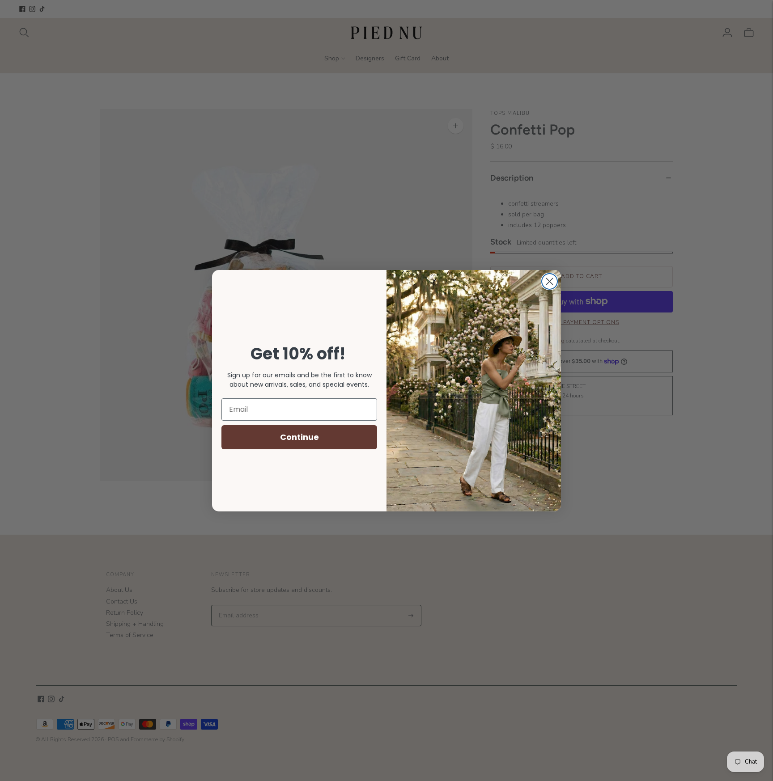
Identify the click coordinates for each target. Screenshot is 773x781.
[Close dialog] (549, 281)
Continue (299, 437)
